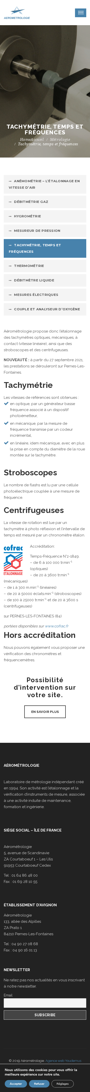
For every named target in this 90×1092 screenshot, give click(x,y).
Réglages (62, 1084)
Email (8, 995)
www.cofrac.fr (57, 626)
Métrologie (60, 139)
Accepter (16, 1084)
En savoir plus (45, 712)
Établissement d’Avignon (30, 905)
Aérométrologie (21, 765)
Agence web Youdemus (63, 1061)
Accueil (37, 139)
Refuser (39, 1084)
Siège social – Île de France (33, 830)
